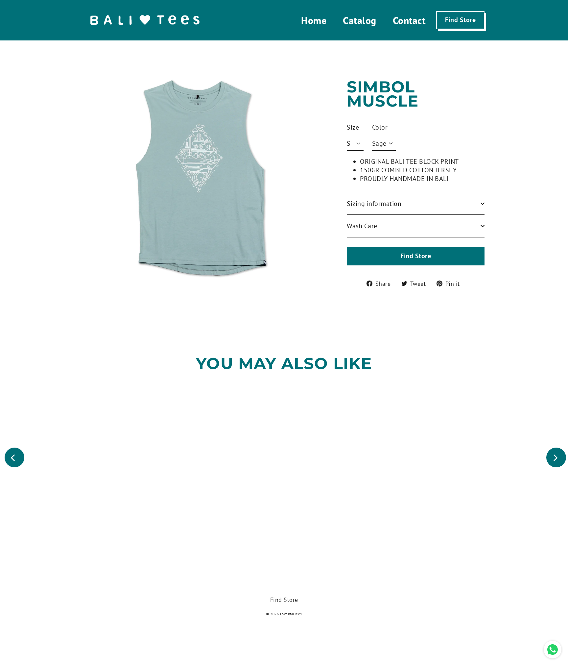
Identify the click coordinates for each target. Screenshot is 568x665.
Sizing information (374, 203)
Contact (409, 20)
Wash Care (362, 226)
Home (313, 20)
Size (353, 127)
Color (380, 127)
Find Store (460, 19)
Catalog (359, 20)
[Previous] (14, 457)
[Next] (556, 457)
